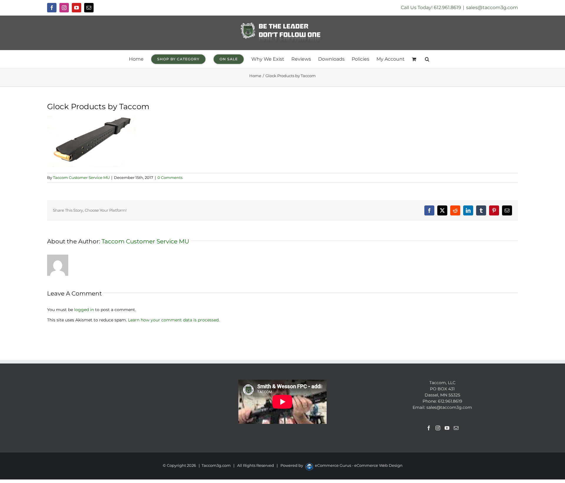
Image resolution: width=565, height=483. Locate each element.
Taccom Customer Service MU (81, 177)
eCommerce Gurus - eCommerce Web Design (359, 465)
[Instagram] (438, 428)
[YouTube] (447, 428)
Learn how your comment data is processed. (174, 320)
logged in (84, 309)
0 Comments (169, 177)
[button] (427, 59)
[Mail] (456, 428)
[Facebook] (428, 428)
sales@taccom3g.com (492, 7)
